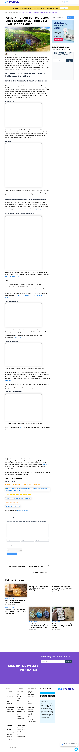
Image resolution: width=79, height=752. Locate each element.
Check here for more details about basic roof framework (30, 210)
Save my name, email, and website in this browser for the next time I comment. (24, 545)
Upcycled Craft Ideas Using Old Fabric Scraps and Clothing (38, 588)
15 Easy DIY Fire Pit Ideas (12, 502)
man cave (46, 464)
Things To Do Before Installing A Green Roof (18, 494)
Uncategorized (13, 12)
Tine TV (21, 427)
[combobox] (59, 17)
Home (6, 12)
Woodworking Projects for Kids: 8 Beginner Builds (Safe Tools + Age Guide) (62, 588)
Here (10, 478)
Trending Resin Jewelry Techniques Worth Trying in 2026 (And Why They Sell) (38, 625)
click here (8, 380)
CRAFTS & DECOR (9, 598)
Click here (11, 196)
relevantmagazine (22, 510)
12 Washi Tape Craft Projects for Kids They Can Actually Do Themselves (15, 611)
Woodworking (56, 584)
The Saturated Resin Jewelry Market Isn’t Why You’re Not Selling (62, 625)
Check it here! (18, 337)
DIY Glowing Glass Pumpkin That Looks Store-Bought (15, 601)
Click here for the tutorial (12, 276)
